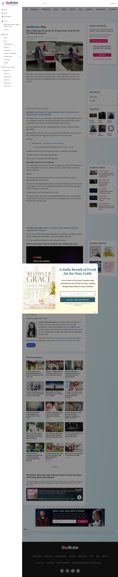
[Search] (83, 3)
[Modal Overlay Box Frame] (59, 288)
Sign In (6, 29)
